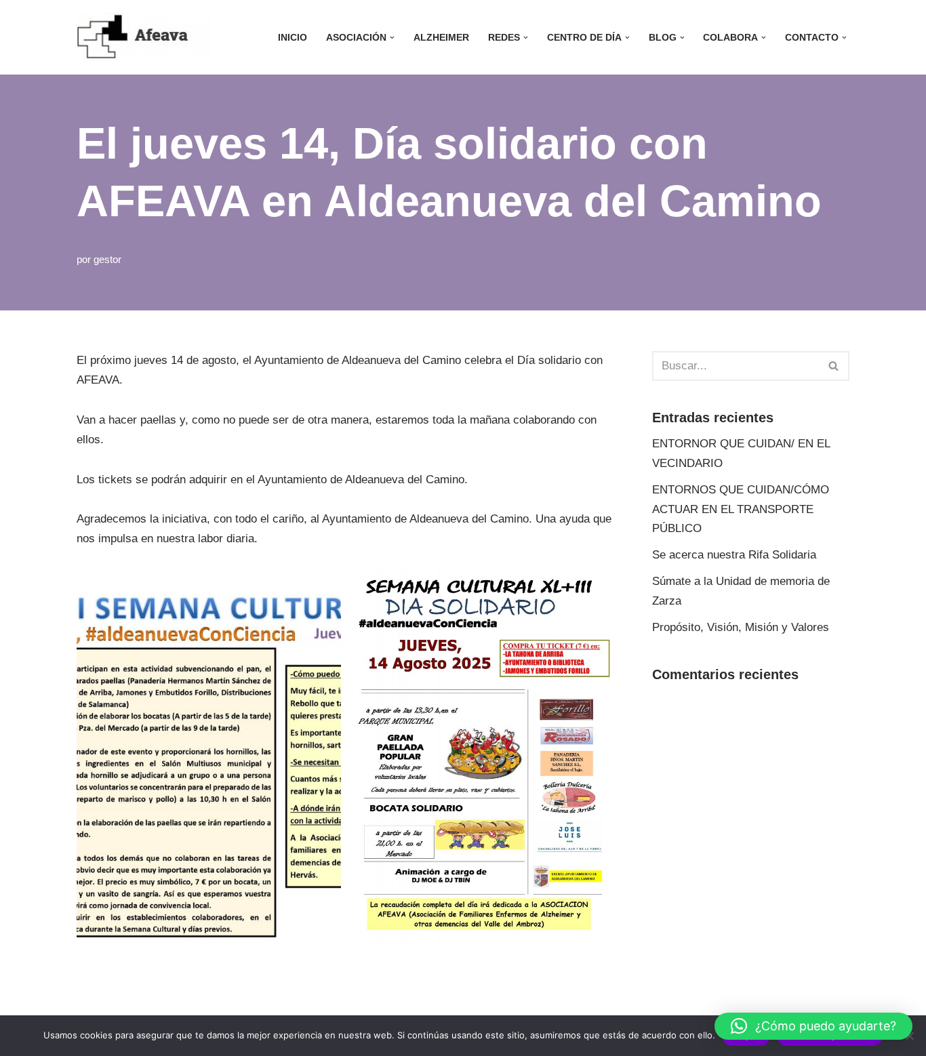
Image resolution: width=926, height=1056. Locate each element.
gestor (107, 259)
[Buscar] (834, 366)
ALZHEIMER (441, 38)
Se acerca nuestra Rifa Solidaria (734, 554)
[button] (392, 37)
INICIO (292, 38)
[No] (909, 1035)
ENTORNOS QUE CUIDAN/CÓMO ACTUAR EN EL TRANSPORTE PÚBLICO (740, 509)
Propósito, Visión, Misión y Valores (740, 627)
